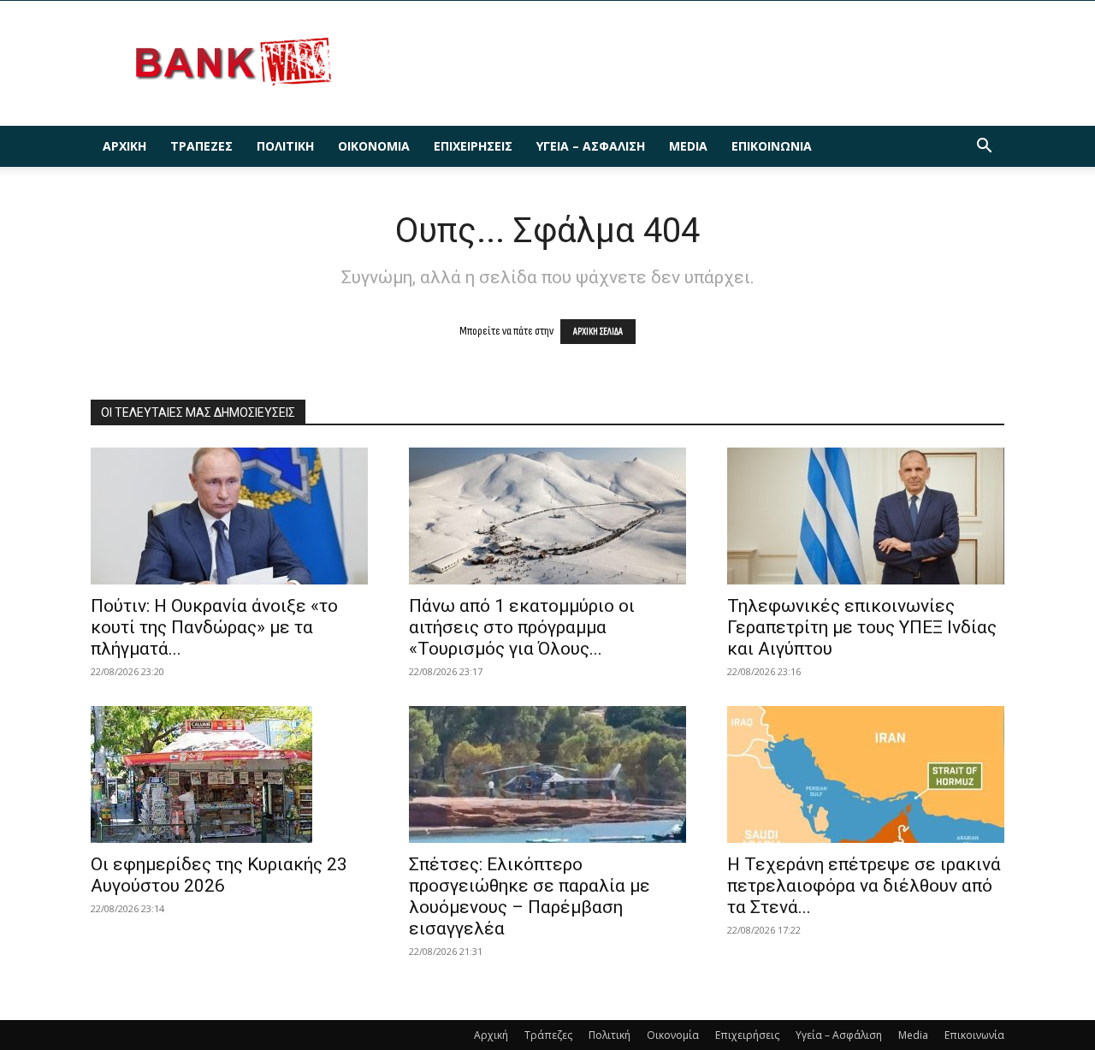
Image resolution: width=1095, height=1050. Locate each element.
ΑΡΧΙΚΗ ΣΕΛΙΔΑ (598, 331)
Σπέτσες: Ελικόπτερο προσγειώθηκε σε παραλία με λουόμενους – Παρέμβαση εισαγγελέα (529, 896)
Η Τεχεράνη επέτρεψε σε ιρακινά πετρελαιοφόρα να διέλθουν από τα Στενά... (864, 885)
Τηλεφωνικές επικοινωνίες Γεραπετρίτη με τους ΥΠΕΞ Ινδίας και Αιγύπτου (862, 627)
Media (688, 146)
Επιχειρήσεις (473, 146)
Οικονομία (374, 146)
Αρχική (124, 146)
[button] (983, 147)
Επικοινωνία (771, 146)
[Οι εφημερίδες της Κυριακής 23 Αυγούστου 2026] (229, 774)
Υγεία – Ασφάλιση (590, 146)
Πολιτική (285, 146)
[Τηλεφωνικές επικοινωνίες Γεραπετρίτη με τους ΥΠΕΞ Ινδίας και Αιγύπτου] (865, 516)
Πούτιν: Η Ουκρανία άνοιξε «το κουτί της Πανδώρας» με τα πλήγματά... (214, 627)
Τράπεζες (201, 146)
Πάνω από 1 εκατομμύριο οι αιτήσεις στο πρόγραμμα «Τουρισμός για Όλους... (522, 627)
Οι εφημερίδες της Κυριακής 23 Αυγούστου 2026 (219, 875)
